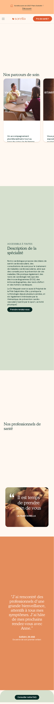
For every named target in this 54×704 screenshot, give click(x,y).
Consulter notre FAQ (27, 697)
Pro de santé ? (42, 19)
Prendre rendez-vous (20, 309)
